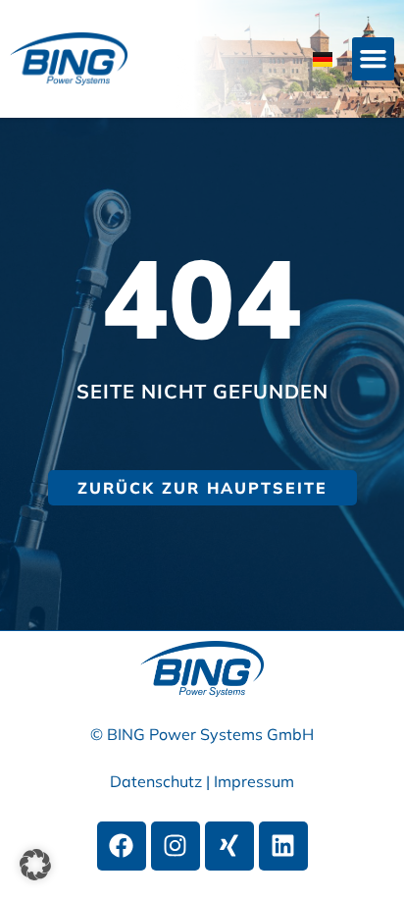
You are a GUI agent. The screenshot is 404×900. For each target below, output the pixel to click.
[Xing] (229, 846)
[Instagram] (175, 846)
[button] (373, 58)
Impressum (254, 781)
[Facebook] (121, 846)
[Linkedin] (283, 846)
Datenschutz (158, 781)
